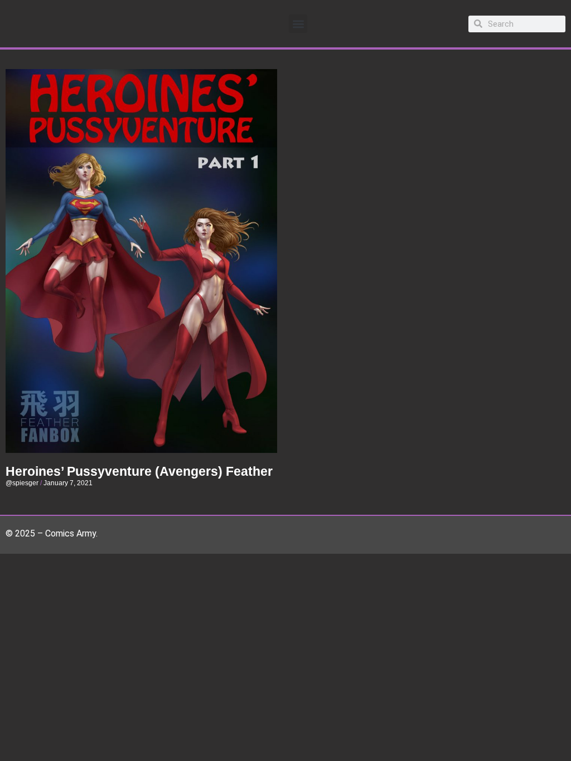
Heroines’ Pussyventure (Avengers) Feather (139, 471)
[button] (298, 23)
